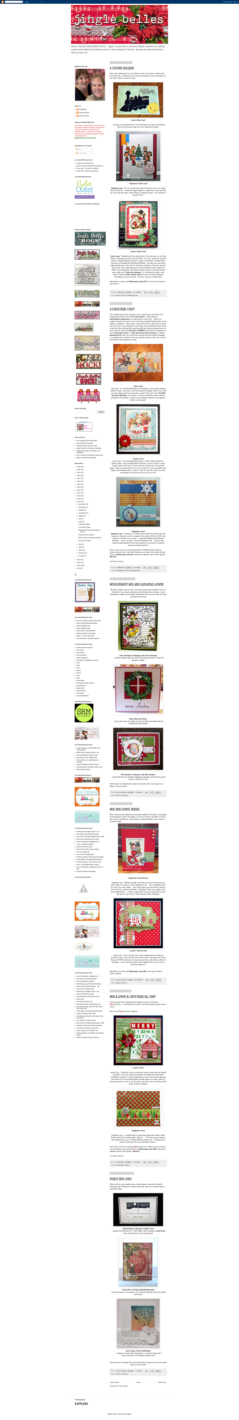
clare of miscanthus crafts (85, 994)
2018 (79, 490)
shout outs (125, 795)
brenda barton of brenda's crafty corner (90, 767)
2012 (79, 562)
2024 (79, 472)
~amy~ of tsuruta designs (85, 844)
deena (79, 670)
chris (78, 668)
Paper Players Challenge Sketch (141, 193)
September (83, 513)
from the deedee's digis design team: (89, 621)
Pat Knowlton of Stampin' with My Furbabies (138, 775)
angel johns (81, 688)
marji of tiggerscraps (83, 628)
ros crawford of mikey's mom (86, 1020)
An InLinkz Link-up (116, 561)
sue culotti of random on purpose (88, 1028)
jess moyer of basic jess (85, 1001)
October (81, 510)
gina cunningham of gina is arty (87, 755)
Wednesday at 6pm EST (138, 281)
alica (78, 663)
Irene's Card (138, 386)
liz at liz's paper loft (83, 852)
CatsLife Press (137, 195)
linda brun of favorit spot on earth (88, 839)
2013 (79, 559)
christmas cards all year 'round (87, 446)
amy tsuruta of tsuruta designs (87, 979)
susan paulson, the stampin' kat (87, 1030)
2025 (79, 470)
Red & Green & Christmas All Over (133, 997)
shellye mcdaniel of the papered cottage (90, 857)
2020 (79, 484)
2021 (79, 481)
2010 (79, 568)
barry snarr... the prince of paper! (87, 168)
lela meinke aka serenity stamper (88, 834)
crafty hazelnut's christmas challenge (89, 448)
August (81, 516)
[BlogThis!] (151, 292)
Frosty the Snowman (133, 272)
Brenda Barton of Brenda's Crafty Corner (138, 1229)
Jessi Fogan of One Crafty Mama (138, 1351)
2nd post (118, 295)
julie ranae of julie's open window (88, 849)
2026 (79, 467)
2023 (79, 475)
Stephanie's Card (138, 531)
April (80, 547)
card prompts (120, 570)
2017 (79, 493)
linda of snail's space (84, 769)
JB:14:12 (118, 795)
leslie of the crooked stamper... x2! (88, 986)
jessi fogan (80, 650)
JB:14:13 (124, 295)
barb (78, 665)
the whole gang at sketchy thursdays (89, 984)
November (82, 507)
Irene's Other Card (138, 120)
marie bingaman (82, 658)
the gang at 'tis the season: (85, 683)
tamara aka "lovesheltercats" (86, 631)
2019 (79, 487)
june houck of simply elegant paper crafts (90, 836)
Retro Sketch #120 (133, 274)
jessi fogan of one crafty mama (87, 757)
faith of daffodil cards (83, 626)
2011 (79, 565)
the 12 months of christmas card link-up (90, 455)
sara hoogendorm (83, 696)
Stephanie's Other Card (138, 184)
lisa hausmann (82, 655)
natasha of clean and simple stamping (89, 1025)
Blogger (128, 1414)
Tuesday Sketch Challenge (149, 894)
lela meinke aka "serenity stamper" (88, 638)
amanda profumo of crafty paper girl (89, 1004)
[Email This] (149, 292)
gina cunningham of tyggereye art (88, 842)
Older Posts (162, 1382)
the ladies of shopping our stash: (87, 660)
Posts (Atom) (123, 1386)
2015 (79, 499)
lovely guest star (133, 295)
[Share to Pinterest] (158, 292)
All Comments (82, 153)
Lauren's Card (138, 459)
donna (79, 673)
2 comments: (137, 567)
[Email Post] (145, 292)
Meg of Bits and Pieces (138, 719)
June (80, 522)
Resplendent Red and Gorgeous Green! (136, 584)
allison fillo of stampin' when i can (88, 752)
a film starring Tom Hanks (149, 127)
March (81, 550)
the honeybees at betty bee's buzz (88, 996)
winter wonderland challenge (86, 458)
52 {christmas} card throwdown (87, 440)
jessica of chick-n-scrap (84, 847)
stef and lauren (84, 116)
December (82, 504)
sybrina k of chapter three (85, 163)
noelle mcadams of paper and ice (88, 764)
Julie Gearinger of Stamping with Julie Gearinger (138, 655)
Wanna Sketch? (142, 545)
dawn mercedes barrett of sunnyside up (90, 166)
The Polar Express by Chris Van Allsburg (149, 125)
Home (139, 1382)
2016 (79, 496)
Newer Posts (114, 1382)
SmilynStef (82, 109)
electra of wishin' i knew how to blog (89, 862)
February (82, 553)
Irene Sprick (140, 317)
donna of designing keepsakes (87, 623)
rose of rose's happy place (85, 854)
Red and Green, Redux (125, 809)
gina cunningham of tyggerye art (87, 976)
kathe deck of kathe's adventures (88, 171)
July (80, 519)
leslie (78, 678)
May (80, 544)
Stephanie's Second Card (138, 878)
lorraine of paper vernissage (86, 633)
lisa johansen (81, 685)
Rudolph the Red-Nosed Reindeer (134, 263)
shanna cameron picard (85, 647)
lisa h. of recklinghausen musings (88, 864)
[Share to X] (154, 292)
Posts (80, 149)
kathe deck (80, 999)
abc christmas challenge (85, 443)
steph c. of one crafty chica (85, 636)
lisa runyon (80, 693)
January (82, 556)
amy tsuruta (80, 653)
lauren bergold (84, 112)
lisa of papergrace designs (85, 981)
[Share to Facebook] (156, 292)
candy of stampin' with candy (86, 1013)
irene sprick (80, 680)
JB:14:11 (118, 1374)
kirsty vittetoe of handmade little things (89, 859)
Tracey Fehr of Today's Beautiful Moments (138, 1290)
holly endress (81, 691)
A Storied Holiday (122, 68)
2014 (79, 502)
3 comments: (137, 1162)
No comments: (137, 292)
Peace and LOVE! (121, 1179)
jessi (78, 675)
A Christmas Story (122, 309)
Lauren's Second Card (138, 951)
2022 (79, 478)
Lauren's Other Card (138, 251)
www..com (84, 422)
